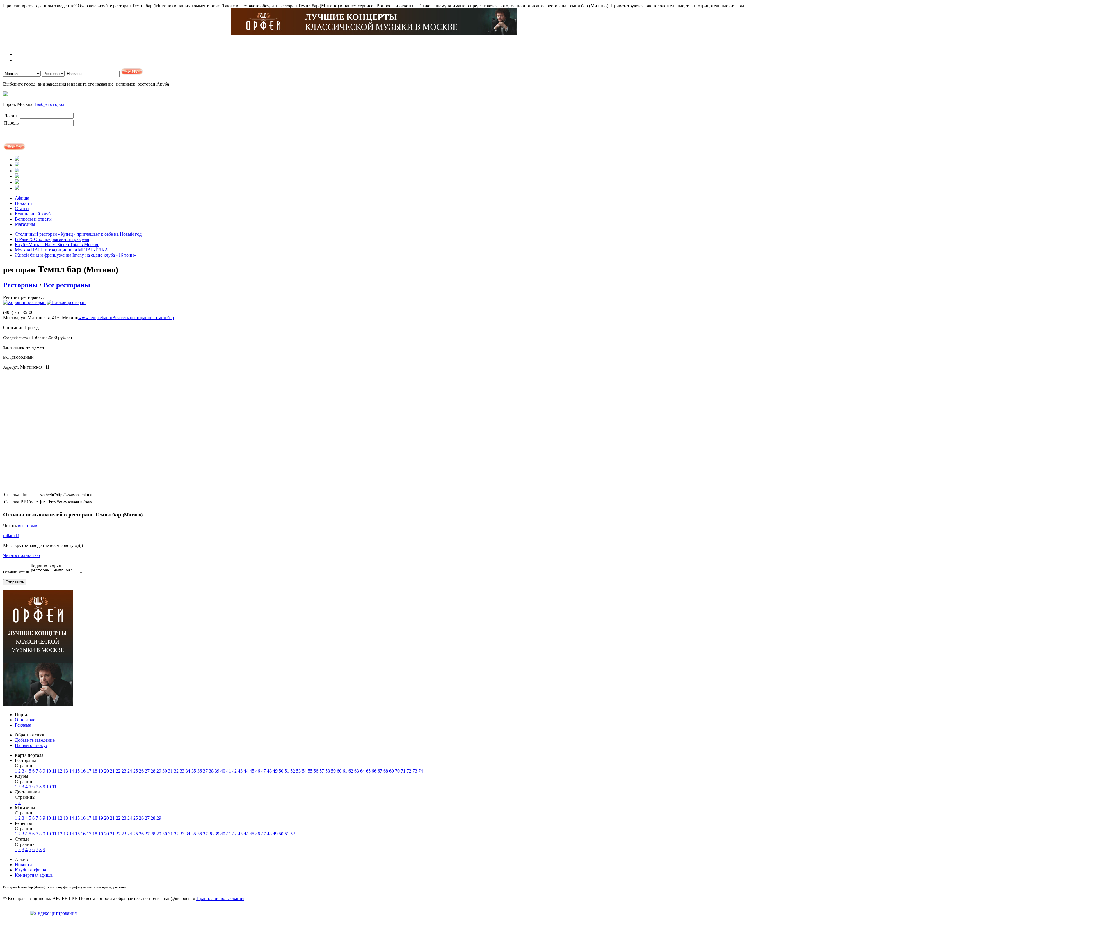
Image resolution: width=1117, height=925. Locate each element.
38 (211, 770)
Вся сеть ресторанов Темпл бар (143, 317)
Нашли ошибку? (31, 745)
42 (234, 770)
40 (222, 770)
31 (170, 770)
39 (217, 770)
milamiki (11, 535)
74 (420, 770)
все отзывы (29, 525)
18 (95, 770)
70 (397, 770)
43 (240, 770)
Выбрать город (49, 104)
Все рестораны (66, 285)
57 (321, 770)
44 (246, 770)
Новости (23, 203)
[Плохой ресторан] (66, 302)
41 (228, 770)
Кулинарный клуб (33, 213)
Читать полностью (21, 555)
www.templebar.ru (95, 317)
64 (362, 770)
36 (199, 770)
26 (141, 770)
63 (356, 770)
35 (193, 770)
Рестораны (20, 285)
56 (316, 770)
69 (391, 770)
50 (281, 770)
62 (350, 770)
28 (153, 770)
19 (100, 770)
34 (188, 770)
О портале (25, 719)
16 (83, 770)
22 (118, 770)
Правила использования (220, 898)
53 (298, 770)
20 (106, 770)
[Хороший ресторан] (24, 302)
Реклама (23, 724)
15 (77, 770)
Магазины (25, 224)
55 (310, 770)
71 (403, 770)
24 (129, 770)
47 (263, 770)
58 (327, 770)
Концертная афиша (34, 875)
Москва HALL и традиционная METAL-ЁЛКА (61, 249)
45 (252, 770)
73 (414, 770)
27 (147, 770)
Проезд (31, 327)
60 (339, 770)
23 (124, 770)
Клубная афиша (30, 869)
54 (304, 770)
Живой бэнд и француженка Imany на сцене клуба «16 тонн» (75, 255)
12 (60, 770)
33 (182, 770)
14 (71, 770)
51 (286, 770)
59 (333, 770)
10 (48, 770)
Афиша (22, 198)
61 (345, 770)
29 (158, 770)
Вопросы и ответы (33, 218)
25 (135, 770)
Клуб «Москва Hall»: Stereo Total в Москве (57, 244)
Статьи (22, 208)
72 (409, 770)
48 (269, 770)
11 (54, 770)
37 (205, 770)
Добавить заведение (35, 740)
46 (257, 770)
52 (292, 770)
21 (112, 770)
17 (89, 770)
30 (164, 770)
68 (385, 770)
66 (374, 770)
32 (176, 770)
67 (380, 770)
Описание (13, 327)
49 (275, 770)
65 (368, 770)
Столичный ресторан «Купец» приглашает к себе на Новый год (78, 234)
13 (65, 770)
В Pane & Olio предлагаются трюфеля (52, 239)
